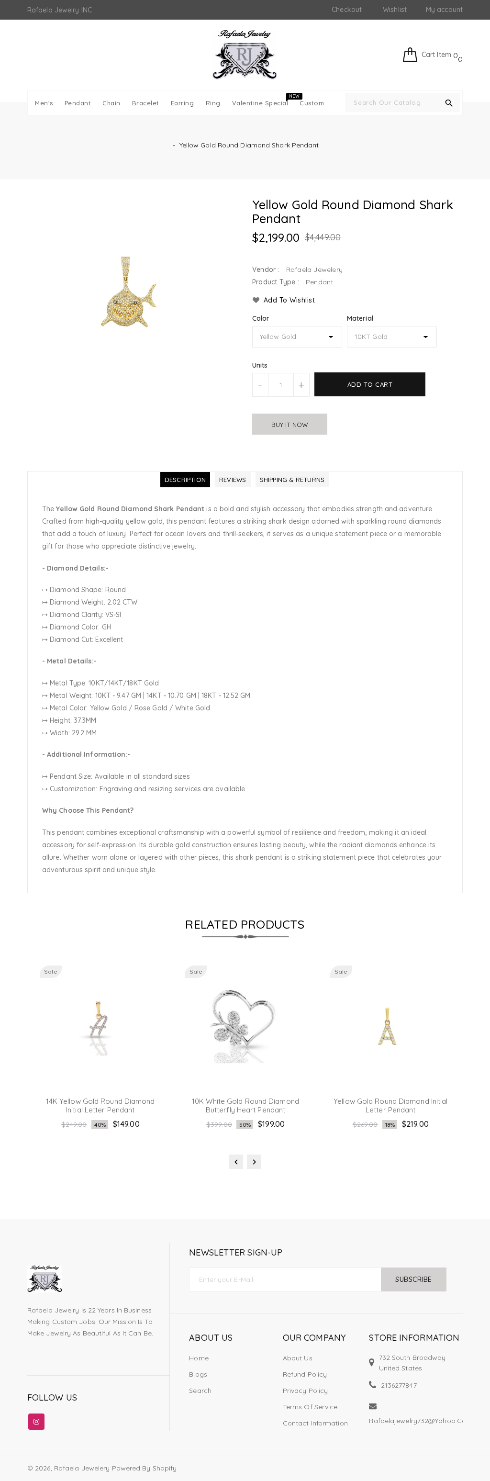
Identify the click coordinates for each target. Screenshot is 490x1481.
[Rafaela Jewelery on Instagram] (36, 1419)
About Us (297, 1358)
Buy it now (289, 424)
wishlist (395, 9)
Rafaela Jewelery (82, 1468)
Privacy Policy (305, 1390)
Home (198, 1358)
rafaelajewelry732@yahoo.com (420, 1420)
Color (261, 318)
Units (260, 365)
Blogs (198, 1374)
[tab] (185, 479)
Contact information (315, 1423)
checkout (347, 9)
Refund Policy (305, 1374)
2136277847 (399, 1385)
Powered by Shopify (144, 1468)
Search (200, 1390)
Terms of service (310, 1406)
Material (360, 318)
